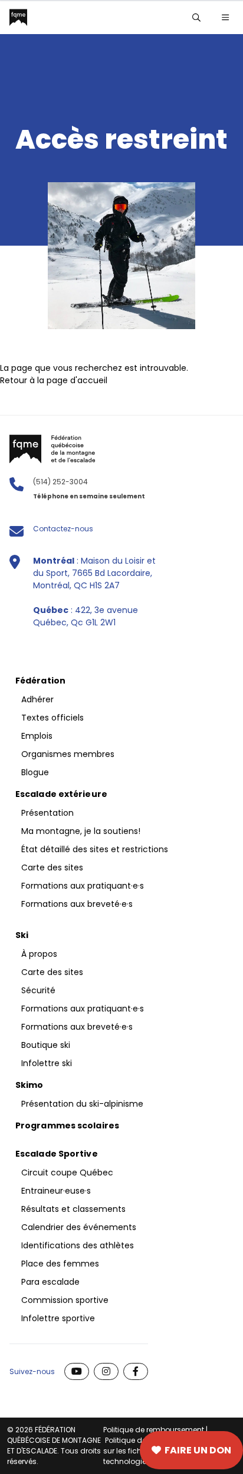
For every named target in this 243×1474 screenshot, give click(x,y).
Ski (21, 935)
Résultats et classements (73, 1209)
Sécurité (38, 990)
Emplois (36, 736)
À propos (39, 954)
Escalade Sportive (56, 1154)
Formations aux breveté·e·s (77, 904)
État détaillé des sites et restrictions (94, 849)
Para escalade (50, 1282)
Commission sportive (65, 1300)
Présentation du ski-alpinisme (82, 1104)
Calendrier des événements (78, 1227)
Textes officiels (52, 717)
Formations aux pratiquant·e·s (82, 886)
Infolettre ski (46, 1063)
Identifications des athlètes (77, 1245)
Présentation (47, 813)
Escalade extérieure (61, 794)
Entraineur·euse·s (56, 1191)
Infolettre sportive (58, 1318)
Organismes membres (67, 754)
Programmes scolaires (67, 1125)
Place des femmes (60, 1263)
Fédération (40, 680)
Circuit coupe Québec (67, 1172)
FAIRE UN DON (198, 1450)
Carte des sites (66, 1450)
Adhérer (37, 699)
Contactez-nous (63, 529)
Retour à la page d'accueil (53, 380)
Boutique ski (45, 1045)
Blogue (35, 772)
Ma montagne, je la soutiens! (80, 831)
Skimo (29, 1085)
